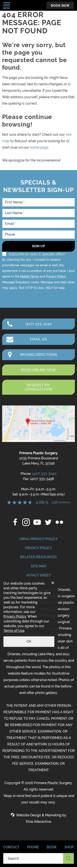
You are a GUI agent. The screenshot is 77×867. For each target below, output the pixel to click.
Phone (33, 847)
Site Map (38, 566)
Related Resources (38, 557)
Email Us (38, 339)
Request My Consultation (38, 387)
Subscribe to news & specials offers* (37, 254)
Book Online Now (38, 370)
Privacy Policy (56, 276)
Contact (11, 847)
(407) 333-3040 (44, 474)
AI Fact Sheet (38, 575)
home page (39, 147)
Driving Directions (38, 355)
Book (52, 847)
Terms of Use (13, 631)
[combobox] (33, 858)
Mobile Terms (29, 276)
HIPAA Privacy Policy (38, 539)
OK (29, 641)
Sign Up (38, 246)
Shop (69, 847)
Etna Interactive (38, 822)
